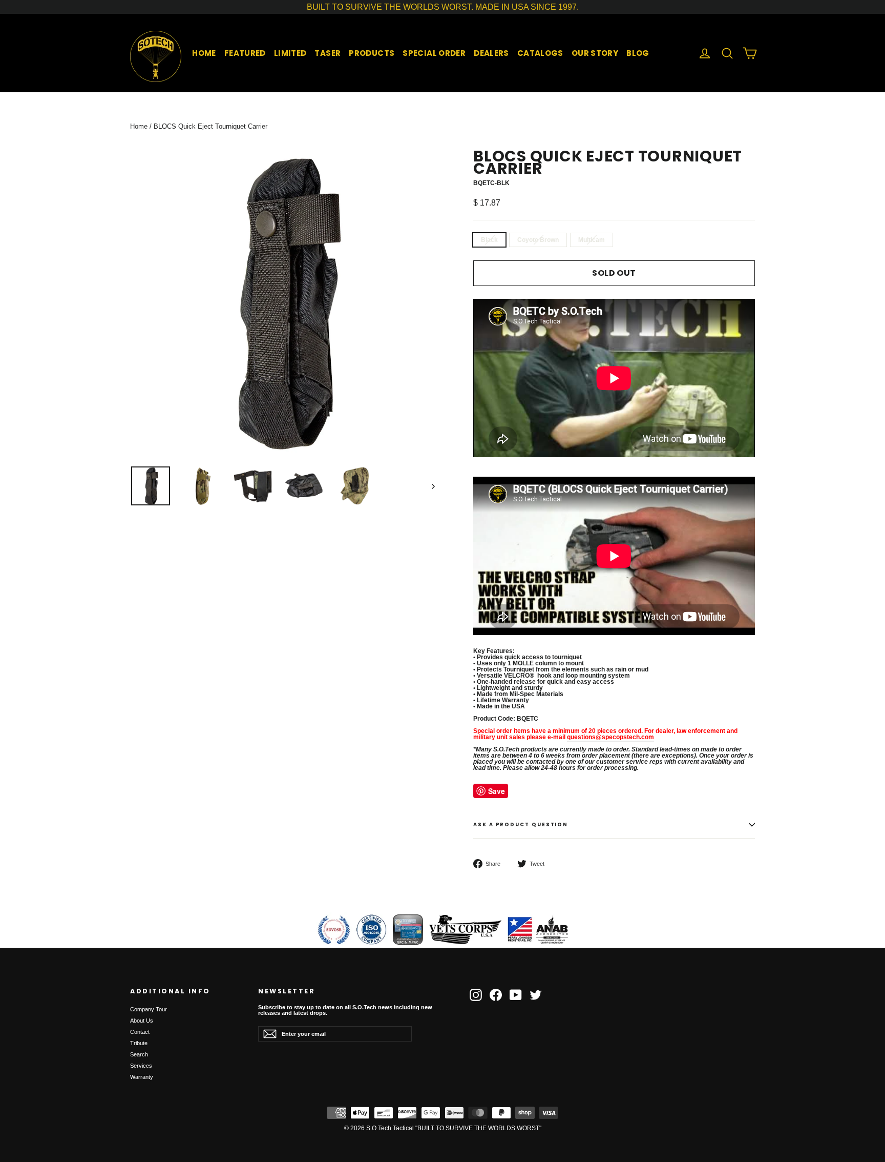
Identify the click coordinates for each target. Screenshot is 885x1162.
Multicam (591, 239)
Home (139, 126)
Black (489, 239)
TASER (327, 53)
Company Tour (148, 1009)
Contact (140, 1032)
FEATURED (245, 53)
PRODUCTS (371, 53)
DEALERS (491, 53)
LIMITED (290, 53)
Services (141, 1066)
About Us (141, 1020)
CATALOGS (540, 53)
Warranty (141, 1077)
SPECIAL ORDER (434, 53)
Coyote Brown (538, 239)
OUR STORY (595, 53)
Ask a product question (520, 824)
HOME (204, 53)
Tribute (139, 1043)
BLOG (637, 53)
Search (139, 1054)
